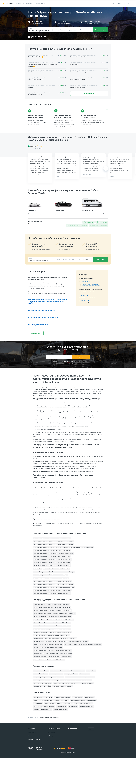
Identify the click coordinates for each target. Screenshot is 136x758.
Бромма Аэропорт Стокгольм (62, 697)
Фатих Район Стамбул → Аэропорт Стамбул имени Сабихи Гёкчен (51, 635)
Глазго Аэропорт (38, 703)
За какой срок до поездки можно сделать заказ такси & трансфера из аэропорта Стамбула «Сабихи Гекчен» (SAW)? (47, 301)
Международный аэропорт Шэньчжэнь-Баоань (83, 700)
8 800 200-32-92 (83, 295)
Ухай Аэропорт (38, 706)
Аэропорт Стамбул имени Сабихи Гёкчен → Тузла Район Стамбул (51, 569)
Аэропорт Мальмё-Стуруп (61, 700)
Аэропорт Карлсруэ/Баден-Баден (43, 683)
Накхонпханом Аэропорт (60, 709)
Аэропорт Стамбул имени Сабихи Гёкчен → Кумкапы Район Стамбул (52, 590)
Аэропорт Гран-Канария (71, 674)
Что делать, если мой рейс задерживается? (43, 317)
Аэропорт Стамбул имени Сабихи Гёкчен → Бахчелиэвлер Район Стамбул (54, 572)
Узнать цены (101, 30)
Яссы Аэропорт (48, 697)
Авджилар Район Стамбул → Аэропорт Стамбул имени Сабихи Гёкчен (52, 656)
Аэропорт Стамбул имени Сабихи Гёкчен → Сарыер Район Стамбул (52, 562)
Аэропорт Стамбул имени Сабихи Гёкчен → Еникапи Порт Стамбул (52, 550)
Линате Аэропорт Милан (72, 677)
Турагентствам (51, 732)
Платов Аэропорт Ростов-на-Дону (60, 670)
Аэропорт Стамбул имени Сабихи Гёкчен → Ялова (47, 547)
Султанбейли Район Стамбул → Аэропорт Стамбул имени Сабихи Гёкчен (53, 619)
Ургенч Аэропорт (77, 697)
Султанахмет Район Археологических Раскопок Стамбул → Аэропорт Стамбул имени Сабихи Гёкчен (61, 641)
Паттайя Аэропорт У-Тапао (41, 670)
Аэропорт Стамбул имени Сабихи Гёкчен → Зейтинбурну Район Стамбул (53, 584)
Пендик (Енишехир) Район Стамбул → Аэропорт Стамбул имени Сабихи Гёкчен (55, 638)
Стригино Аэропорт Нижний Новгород (64, 683)
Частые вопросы (31, 736)
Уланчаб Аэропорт (49, 706)
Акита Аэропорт (73, 706)
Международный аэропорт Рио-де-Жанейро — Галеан (48, 677)
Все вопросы (35, 333)
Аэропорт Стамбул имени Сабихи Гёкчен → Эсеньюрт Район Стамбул (52, 559)
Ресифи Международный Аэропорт (62, 686)
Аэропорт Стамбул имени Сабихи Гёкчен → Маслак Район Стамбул (52, 538)
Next (105, 168)
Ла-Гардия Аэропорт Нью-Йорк (42, 686)
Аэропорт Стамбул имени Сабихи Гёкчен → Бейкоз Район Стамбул (52, 556)
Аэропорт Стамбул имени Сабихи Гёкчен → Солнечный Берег (50, 575)
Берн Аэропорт (38, 697)
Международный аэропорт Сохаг (43, 709)
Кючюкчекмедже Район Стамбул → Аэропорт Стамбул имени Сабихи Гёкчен (54, 613)
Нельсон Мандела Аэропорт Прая (43, 700)
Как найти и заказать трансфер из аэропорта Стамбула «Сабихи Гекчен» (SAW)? (47, 278)
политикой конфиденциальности (71, 363)
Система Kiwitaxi (31, 728)
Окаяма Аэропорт (61, 706)
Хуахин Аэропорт (89, 697)
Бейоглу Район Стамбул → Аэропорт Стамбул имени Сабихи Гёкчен (82, 644)
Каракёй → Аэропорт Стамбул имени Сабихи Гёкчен (48, 644)
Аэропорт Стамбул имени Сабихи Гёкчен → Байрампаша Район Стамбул (53, 544)
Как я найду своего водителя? (38, 325)
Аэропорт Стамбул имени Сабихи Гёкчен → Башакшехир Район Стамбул (53, 541)
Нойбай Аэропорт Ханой (40, 680)
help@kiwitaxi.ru (87, 281)
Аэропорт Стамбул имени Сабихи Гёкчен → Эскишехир (78, 547)
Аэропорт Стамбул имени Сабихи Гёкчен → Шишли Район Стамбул (52, 593)
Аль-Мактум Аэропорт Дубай (85, 683)
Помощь (120, 3)
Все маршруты (89, 93)
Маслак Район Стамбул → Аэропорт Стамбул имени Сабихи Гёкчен (52, 623)
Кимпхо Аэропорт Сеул (56, 674)
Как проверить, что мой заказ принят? (41, 310)
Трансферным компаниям (54, 728)
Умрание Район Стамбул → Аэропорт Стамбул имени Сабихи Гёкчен (52, 610)
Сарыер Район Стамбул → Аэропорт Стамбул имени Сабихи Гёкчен (52, 629)
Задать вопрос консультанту (91, 285)
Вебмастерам (51, 736)
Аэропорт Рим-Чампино (77, 670)
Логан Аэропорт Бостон (85, 703)
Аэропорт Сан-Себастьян (40, 674)
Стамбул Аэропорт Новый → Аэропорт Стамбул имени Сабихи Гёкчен (52, 616)
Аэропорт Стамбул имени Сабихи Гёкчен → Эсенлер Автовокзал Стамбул (53, 553)
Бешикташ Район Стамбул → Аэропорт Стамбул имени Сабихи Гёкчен (53, 653)
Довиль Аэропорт (61, 703)
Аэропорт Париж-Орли (87, 677)
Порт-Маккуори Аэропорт (87, 706)
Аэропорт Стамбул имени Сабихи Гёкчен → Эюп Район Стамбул (51, 578)
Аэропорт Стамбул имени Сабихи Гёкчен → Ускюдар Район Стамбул (52, 581)
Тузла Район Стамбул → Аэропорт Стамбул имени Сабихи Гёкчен (51, 604)
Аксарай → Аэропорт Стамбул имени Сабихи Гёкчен (48, 647)
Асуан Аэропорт (72, 703)
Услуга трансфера (32, 732)
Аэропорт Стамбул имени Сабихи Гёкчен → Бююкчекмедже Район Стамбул (54, 587)
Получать (80, 357)
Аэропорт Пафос (90, 670)
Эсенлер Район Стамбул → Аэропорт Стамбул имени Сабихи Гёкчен (52, 607)
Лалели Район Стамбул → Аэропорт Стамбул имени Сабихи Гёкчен (52, 626)
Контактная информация (34, 739)
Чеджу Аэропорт (49, 703)
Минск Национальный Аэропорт (82, 680)
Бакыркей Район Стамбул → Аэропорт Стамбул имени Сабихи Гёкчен (52, 632)
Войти (129, 3)
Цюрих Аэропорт (84, 674)
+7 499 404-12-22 (84, 300)
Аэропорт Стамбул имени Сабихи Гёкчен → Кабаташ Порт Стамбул (52, 565)
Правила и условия (70, 752)
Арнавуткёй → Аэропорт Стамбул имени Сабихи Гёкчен (49, 660)
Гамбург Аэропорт (66, 680)
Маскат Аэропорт (54, 680)
